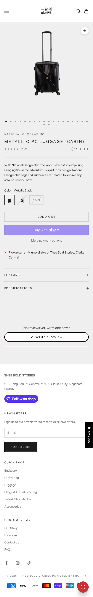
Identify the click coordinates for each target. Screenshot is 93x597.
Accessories (12, 507)
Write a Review (56, 338)
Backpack (10, 471)
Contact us (11, 542)
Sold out (46, 216)
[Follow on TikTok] (29, 563)
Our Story (11, 528)
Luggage (10, 485)
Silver (36, 200)
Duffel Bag (11, 478)
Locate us (10, 535)
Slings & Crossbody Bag (20, 492)
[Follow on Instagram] (18, 563)
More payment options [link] (46, 240)
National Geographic (24, 134)
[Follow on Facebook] (6, 563)
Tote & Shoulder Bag (18, 499)
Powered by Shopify (69, 575)
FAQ (7, 549)
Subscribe (20, 446)
